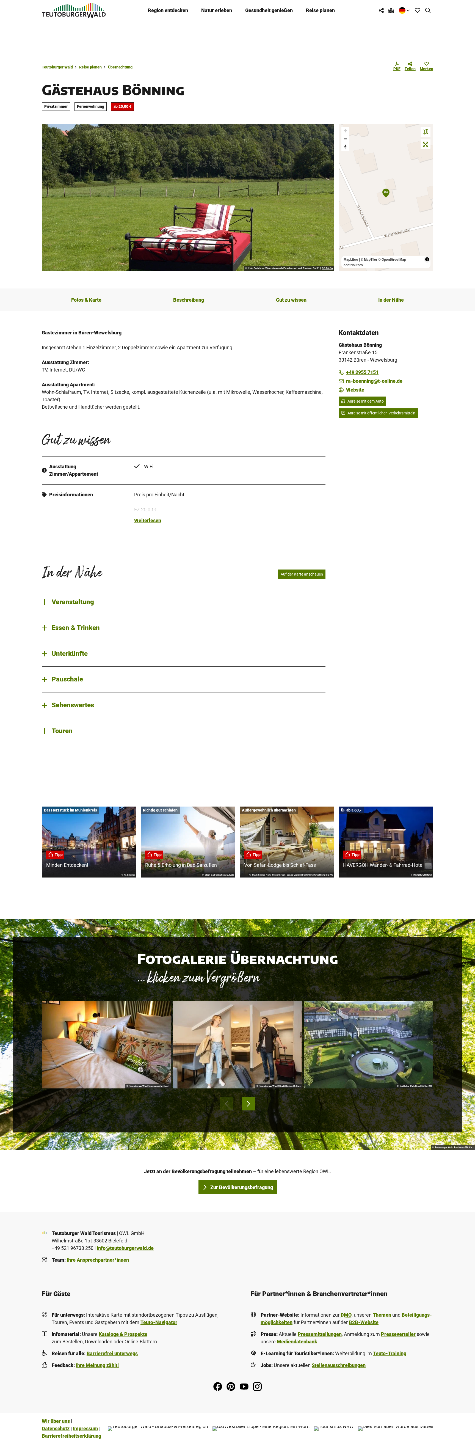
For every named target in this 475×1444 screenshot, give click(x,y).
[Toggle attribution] (427, 259)
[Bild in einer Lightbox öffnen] (106, 1045)
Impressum (85, 1428)
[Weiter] (248, 1103)
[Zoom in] (345, 131)
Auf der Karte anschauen (302, 574)
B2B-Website (364, 1322)
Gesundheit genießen (269, 10)
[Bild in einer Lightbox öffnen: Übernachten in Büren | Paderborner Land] (188, 197)
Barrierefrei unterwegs (112, 1353)
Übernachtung (120, 67)
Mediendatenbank (297, 1341)
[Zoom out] (345, 139)
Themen (382, 1315)
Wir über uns (56, 1421)
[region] (386, 197)
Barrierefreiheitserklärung (71, 1436)
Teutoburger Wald (57, 67)
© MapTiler (369, 259)
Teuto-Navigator (158, 1322)
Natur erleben (216, 10)
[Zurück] (226, 1103)
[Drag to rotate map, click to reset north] (345, 147)
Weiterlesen (147, 520)
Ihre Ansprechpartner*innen (98, 1260)
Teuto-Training (389, 1353)
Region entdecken (168, 10)
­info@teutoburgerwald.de (125, 1248)
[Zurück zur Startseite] (74, 10)
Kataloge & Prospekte (123, 1334)
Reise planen (320, 10)
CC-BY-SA (327, 268)
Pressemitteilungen (320, 1334)
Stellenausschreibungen (339, 1365)
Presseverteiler (398, 1334)
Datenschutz (56, 1428)
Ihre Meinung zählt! (97, 1365)
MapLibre (351, 259)
